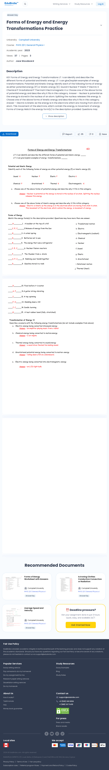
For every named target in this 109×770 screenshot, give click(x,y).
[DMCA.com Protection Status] (81, 711)
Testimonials (8, 701)
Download (11, 134)
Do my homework (10, 686)
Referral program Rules (29, 765)
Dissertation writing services (14, 682)
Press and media (63, 722)
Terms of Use (22, 762)
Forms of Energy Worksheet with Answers (36, 578)
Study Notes (61, 675)
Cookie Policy (71, 765)
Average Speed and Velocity (33, 609)
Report (69, 134)
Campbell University (29, 39)
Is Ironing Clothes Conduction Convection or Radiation (90, 579)
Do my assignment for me (13, 675)
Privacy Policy (8, 762)
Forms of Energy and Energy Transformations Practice (37, 25)
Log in (101, 4)
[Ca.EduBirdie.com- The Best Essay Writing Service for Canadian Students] (6, 746)
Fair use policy (35, 762)
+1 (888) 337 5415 (66, 704)
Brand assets (61, 726)
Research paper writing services (16, 679)
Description (14, 71)
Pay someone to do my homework (17, 671)
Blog (58, 671)
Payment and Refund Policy (52, 765)
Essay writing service (11, 668)
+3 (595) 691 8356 (66, 701)
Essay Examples (62, 668)
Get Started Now (80, 625)
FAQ (4, 705)
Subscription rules (10, 765)
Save (104, 134)
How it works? (8, 697)
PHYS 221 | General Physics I (30, 45)
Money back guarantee (12, 708)
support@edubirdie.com (46, 654)
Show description (56, 116)
